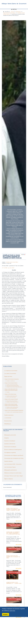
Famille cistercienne (8, 415)
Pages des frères (8, 376)
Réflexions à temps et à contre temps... (13, 472)
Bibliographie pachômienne (10, 470)
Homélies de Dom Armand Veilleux (12, 262)
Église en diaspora (8, 478)
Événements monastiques (10, 446)
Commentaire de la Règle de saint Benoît (13, 455)
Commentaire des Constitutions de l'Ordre (13, 458)
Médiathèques (7, 423)
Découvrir (18, 521)
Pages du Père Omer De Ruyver (11, 390)
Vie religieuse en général (10, 452)
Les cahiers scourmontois (10, 373)
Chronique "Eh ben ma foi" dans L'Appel (13, 475)
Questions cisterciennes (9, 443)
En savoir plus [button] (11, 610)
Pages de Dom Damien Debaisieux (12, 379)
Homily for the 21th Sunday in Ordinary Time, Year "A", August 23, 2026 (13, 509)
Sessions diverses (8, 461)
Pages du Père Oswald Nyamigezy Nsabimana (14, 410)
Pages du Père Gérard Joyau (10, 394)
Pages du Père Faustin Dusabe (11, 404)
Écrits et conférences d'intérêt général (13, 449)
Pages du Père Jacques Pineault (11, 399)
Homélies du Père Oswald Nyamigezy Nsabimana (14, 412)
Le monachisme (8, 417)
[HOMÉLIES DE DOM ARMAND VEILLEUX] (12, 574)
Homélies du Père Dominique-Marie (12, 407)
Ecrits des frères (8, 420)
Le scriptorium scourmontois (10, 370)
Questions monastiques (9, 440)
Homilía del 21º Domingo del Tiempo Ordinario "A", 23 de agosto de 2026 (13, 533)
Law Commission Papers (10, 467)
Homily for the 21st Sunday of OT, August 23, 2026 (13, 556)
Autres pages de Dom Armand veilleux (12, 385)
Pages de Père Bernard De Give (11, 389)
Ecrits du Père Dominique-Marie (11, 408)
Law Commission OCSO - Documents (12, 464)
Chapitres (6, 438)
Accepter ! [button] (5, 614)
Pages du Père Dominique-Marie (11, 405)
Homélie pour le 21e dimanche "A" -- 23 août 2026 (13, 583)
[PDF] (24, 254)
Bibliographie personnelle (10, 435)
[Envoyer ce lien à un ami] (23, 254)
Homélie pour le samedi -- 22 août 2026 (13, 607)
